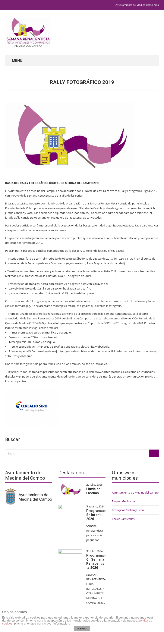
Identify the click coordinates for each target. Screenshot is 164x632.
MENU (16, 60)
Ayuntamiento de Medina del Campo (137, 5)
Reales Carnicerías (123, 519)
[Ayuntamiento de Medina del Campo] (28, 496)
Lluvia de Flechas (93, 491)
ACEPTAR (82, 628)
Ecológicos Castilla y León (128, 510)
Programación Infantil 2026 (95, 515)
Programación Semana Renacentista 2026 (95, 561)
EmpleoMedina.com (124, 501)
